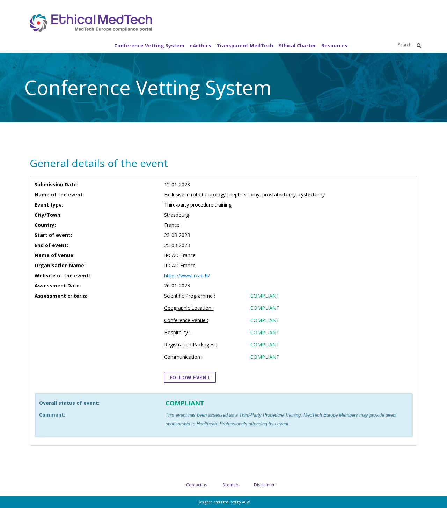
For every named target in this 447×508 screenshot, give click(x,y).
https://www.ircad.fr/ (187, 275)
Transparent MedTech (245, 45)
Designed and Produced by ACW (224, 502)
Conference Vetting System (149, 45)
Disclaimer (264, 485)
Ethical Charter (297, 45)
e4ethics (200, 45)
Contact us (196, 485)
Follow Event (190, 377)
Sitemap (230, 485)
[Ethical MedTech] (91, 26)
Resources (334, 45)
